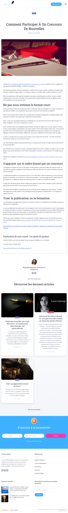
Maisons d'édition (40, 460)
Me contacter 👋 (5, 510)
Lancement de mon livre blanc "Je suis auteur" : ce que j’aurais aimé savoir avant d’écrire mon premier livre (19, 488)
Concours (37, 470)
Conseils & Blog (39, 473)
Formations (38, 467)
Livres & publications (40, 463)
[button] (65, 4)
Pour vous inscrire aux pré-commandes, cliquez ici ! (17, 248)
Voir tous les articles (34, 279)
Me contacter (56, 4)
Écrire (34, 13)
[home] (9, 4)
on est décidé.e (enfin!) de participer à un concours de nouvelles (27, 84)
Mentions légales (14, 510)
